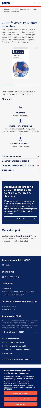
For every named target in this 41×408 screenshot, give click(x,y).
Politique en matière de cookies (14, 346)
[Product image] (20, 63)
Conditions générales (10, 339)
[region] (20, 388)
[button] (20, 156)
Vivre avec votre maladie (12, 295)
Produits (5, 288)
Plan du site (7, 353)
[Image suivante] (37, 67)
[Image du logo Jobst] (6, 3)
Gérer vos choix (20, 404)
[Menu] (38, 3)
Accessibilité (7, 350)
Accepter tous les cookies (20, 393)
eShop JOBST (7, 310)
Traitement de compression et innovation (18, 291)
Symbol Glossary (23, 350)
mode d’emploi (24, 236)
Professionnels (8, 306)
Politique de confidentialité (13, 342)
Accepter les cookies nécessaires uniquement (20, 399)
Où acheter (6, 265)
